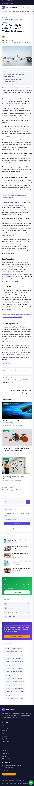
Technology (19, 603)
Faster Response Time (11, 81)
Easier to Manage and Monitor (14, 79)
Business (8, 17)
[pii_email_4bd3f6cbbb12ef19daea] (13, 678)
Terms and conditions (22, 783)
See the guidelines (18, 636)
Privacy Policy (5, 783)
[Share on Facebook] (11, 370)
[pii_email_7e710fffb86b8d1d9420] (13, 671)
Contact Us (5, 756)
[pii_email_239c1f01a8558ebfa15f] (13, 658)
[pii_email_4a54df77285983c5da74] (14, 681)
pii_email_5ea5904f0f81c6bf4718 (19, 11)
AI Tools (4, 736)
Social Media (19, 616)
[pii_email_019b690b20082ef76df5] (14, 698)
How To (4, 733)
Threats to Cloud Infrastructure (14, 74)
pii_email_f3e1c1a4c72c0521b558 (13, 655)
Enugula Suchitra (7, 40)
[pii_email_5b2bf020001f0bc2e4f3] (14, 685)
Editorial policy (6, 759)
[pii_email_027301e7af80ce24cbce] (14, 661)
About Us (4, 748)
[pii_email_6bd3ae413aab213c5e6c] (14, 688)
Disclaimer (13, 783)
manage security (7, 274)
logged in (13, 490)
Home (3, 17)
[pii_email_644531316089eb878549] (14, 691)
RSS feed (6, 770)
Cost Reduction (9, 76)
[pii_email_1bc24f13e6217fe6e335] (13, 668)
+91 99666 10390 (8, 3)
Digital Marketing (19, 612)
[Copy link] (26, 370)
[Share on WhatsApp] (18, 370)
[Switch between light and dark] (23, 7)
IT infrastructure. (15, 163)
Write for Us (5, 753)
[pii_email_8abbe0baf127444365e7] (14, 695)
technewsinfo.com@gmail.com (22, 0)
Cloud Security (6, 363)
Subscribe (17, 523)
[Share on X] (7, 370)
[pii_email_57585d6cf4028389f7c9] (14, 675)
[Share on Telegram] (22, 370)
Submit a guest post (9, 774)
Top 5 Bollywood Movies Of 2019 (20, 568)
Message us (18, 592)
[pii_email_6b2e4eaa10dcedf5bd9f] (14, 665)
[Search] (19, 7)
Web (3, 725)
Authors (4, 750)
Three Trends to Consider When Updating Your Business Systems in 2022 (16, 449)
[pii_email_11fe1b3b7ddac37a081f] (13, 651)
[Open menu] (27, 7)
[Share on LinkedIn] (15, 370)
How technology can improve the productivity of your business (13, 477)
